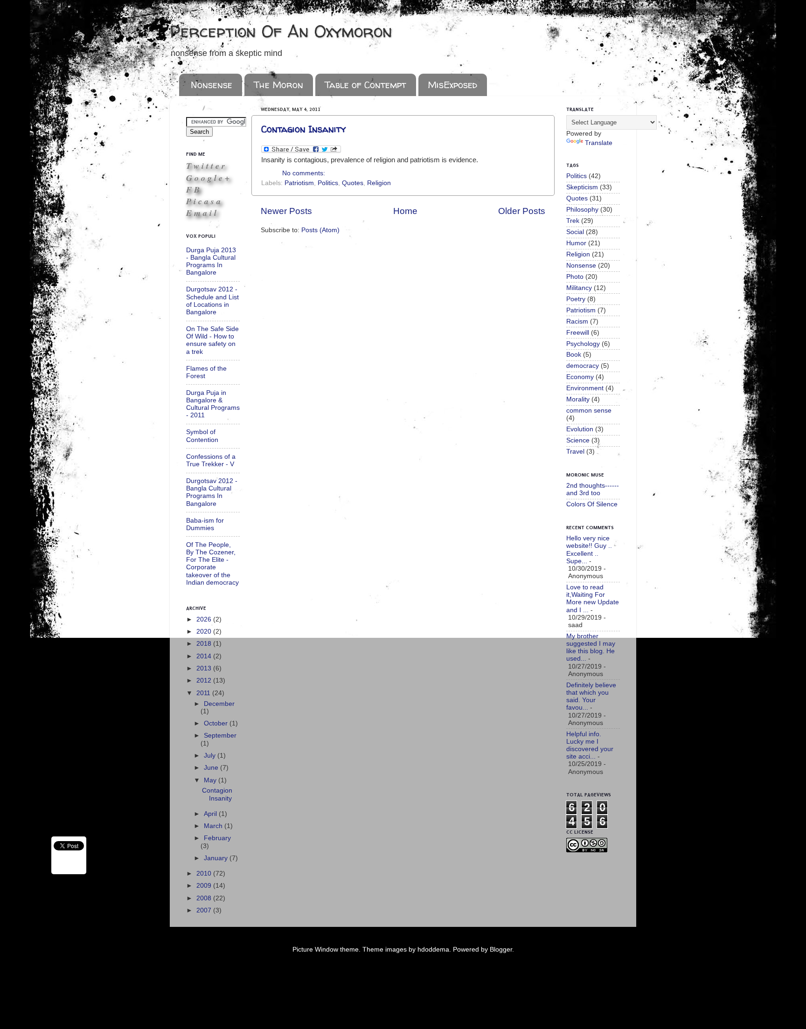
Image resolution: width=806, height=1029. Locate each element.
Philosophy (582, 209)
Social (575, 231)
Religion (379, 183)
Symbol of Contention (202, 435)
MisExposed (452, 84)
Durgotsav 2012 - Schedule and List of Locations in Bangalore (212, 301)
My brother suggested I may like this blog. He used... (590, 648)
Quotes (352, 183)
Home (405, 211)
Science (578, 440)
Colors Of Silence (592, 504)
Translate (598, 142)
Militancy (579, 287)
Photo (575, 276)
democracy (582, 365)
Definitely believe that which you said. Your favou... (591, 696)
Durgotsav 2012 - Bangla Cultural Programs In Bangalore (211, 492)
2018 (204, 643)
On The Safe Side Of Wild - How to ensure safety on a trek (212, 340)
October (216, 723)
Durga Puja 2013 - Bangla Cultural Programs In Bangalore (211, 261)
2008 (204, 898)
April (211, 813)
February (217, 838)
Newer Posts (286, 211)
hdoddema (433, 949)
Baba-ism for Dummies (205, 524)
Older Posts (521, 211)
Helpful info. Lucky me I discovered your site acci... (589, 745)
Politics (328, 183)
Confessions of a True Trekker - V (211, 460)
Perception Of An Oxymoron (281, 31)
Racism (577, 321)
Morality (578, 399)
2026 (204, 619)
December (219, 703)
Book (573, 354)
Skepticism (582, 187)
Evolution (579, 429)
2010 (204, 873)
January (216, 858)
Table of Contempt (365, 84)
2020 (204, 631)
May (211, 780)
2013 (204, 668)
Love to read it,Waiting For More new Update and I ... (592, 599)
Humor (576, 243)
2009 (204, 885)
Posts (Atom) (320, 230)
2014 (204, 656)
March (214, 825)
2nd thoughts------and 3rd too (592, 489)
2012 (204, 680)
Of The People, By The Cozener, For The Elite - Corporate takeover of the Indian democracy (212, 563)
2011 (204, 693)
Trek (572, 220)
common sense (588, 410)
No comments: (303, 173)
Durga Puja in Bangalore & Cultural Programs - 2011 (213, 404)
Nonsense (211, 84)
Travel (575, 451)
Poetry (575, 299)
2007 (204, 910)
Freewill (577, 332)
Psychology (583, 343)
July (210, 755)
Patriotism (299, 183)
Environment (585, 388)
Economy (580, 376)
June (212, 767)
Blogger (501, 949)
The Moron (278, 84)
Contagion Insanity (303, 129)
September (220, 735)
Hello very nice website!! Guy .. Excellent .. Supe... (589, 550)
